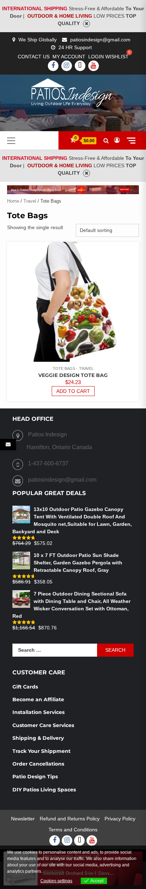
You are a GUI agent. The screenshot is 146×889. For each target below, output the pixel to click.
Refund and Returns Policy (70, 818)
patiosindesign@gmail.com (100, 39)
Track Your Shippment (41, 751)
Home (13, 201)
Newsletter (23, 818)
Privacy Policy (120, 818)
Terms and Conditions (73, 829)
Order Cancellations (39, 764)
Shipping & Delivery (38, 738)
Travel (29, 201)
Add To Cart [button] (73, 391)
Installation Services (38, 712)
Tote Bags (64, 368)
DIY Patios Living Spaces (44, 789)
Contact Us (34, 56)
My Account (68, 56)
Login (96, 56)
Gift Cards (25, 687)
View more (53, 871)
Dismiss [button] (86, 23)
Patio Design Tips (35, 776)
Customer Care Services (43, 725)
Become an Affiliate (39, 699)
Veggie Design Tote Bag (73, 375)
